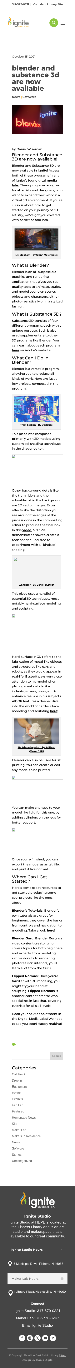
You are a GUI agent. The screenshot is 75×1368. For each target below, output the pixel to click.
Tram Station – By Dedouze (36, 424)
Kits (14, 1123)
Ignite (42, 170)
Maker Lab (19, 1130)
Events (16, 1093)
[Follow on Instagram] (30, 1338)
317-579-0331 (20, 4)
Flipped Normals (41, 991)
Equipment (19, 1086)
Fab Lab (17, 1105)
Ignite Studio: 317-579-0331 (38, 1311)
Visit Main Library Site (48, 4)
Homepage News (24, 1117)
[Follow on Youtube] (45, 1338)
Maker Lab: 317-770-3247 (37, 1318)
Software (29, 97)
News (16, 97)
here (15, 350)
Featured (18, 1111)
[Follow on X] (37, 1338)
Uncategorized (22, 1161)
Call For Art (19, 1074)
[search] (53, 22)
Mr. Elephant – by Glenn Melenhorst (36, 254)
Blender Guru (46, 938)
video (26, 530)
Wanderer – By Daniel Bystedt (36, 584)
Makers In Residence (26, 1136)
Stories (17, 1154)
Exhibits (17, 1099)
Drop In (17, 1080)
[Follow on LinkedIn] (53, 1338)
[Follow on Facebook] (22, 1338)
